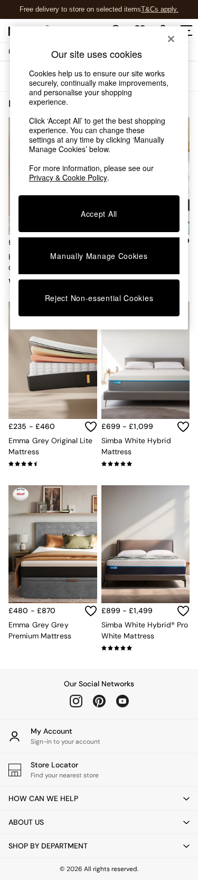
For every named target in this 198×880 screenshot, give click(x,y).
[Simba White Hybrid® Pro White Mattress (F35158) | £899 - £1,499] (145, 544)
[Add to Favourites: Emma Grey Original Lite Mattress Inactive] (90, 427)
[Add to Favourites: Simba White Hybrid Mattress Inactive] (183, 427)
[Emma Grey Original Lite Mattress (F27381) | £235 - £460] (52, 360)
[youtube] (122, 701)
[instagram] (76, 701)
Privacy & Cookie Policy (68, 177)
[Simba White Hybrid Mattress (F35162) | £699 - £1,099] (145, 360)
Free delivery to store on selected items (80, 9)
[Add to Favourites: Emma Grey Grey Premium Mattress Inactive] (90, 611)
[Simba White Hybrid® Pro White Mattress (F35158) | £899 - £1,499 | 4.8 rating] (145, 648)
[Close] (171, 39)
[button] (99, 798)
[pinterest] (99, 701)
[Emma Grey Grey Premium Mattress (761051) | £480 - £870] (52, 544)
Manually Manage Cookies (98, 256)
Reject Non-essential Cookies (99, 298)
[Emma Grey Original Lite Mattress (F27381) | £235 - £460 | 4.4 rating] (52, 463)
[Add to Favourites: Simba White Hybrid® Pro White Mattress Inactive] (183, 611)
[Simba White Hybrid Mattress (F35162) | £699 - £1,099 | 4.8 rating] (145, 463)
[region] (99, 177)
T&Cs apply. (159, 9)
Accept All (99, 213)
